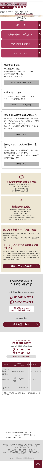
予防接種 (20, 446)
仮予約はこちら (21, 324)
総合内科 (27, 447)
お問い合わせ (21, 453)
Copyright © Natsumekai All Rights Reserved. (21, 458)
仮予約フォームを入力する (21, 82)
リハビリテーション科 (12, 451)
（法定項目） (20, 34)
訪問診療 (23, 451)
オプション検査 (20, 53)
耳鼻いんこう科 (12, 450)
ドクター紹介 (29, 444)
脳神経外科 (32, 450)
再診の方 (20, 444)
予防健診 (20, 44)
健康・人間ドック (11, 446)
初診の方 (12, 444)
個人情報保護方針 (35, 452)
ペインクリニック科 (31, 446)
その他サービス (32, 451)
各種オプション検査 (21, 266)
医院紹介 (37, 444)
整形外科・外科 (17, 447)
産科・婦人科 (22, 450)
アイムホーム (24, 452)
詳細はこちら (21, 134)
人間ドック (20, 25)
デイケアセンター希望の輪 (10, 452)
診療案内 (5, 444)
